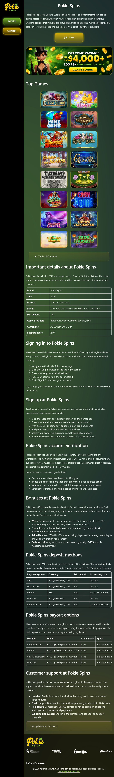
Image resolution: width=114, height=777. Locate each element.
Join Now (69, 37)
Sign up (11, 31)
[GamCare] (106, 752)
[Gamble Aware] (35, 764)
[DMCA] (80, 752)
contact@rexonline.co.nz (69, 771)
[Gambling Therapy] (56, 752)
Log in (12, 21)
